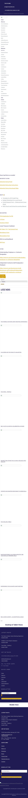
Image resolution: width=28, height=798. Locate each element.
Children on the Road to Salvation (11, 352)
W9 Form (2, 242)
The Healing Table (6, 521)
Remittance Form (4, 232)
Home (14, 160)
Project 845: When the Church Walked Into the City (13, 461)
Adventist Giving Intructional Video (9, 188)
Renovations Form (5, 236)
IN (3, 195)
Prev (3, 275)
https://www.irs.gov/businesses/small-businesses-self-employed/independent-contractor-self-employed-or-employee (11, 270)
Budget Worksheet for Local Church (12, 200)
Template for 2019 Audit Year (10, 198)
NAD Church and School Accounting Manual (14, 206)
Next (2, 277)
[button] (14, 712)
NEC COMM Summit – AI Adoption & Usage (12, 617)
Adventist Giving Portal (6, 181)
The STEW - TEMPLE (6, 645)
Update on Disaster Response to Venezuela (13, 491)
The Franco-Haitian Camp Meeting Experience (14, 321)
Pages (14, 164)
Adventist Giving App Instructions (9, 185)
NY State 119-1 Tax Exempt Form (9, 229)
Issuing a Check (4, 222)
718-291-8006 (4, 660)
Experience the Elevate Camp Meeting (12, 586)
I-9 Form (2, 219)
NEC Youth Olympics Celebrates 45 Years (12, 426)
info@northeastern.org (6, 658)
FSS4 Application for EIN (6, 216)
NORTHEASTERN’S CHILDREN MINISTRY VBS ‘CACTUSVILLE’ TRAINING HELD (12, 555)
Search (2, 279)
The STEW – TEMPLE (6, 391)
